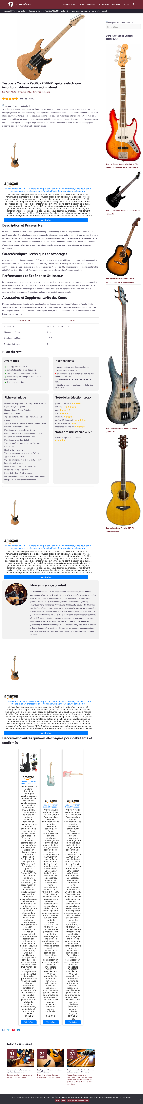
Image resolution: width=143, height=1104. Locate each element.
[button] (134, 4)
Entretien (116, 4)
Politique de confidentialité (78, 1101)
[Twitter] (8, 1030)
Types (81, 4)
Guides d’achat (69, 4)
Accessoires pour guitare (76, 1075)
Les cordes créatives (22, 4)
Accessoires (104, 4)
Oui (57, 1101)
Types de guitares (19, 1077)
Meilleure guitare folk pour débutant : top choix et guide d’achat (19, 1071)
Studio (126, 4)
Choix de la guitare (13, 1075)
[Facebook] (3, 1030)
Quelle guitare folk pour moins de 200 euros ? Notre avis (50, 1071)
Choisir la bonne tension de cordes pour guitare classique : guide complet (80, 1071)
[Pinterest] (13, 1030)
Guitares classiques (81, 1082)
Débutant (91, 4)
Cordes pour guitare (74, 1079)
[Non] (140, 1099)
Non (63, 1101)
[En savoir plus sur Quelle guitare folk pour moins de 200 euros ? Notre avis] (50, 1058)
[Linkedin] (18, 1030)
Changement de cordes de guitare (79, 1077)
